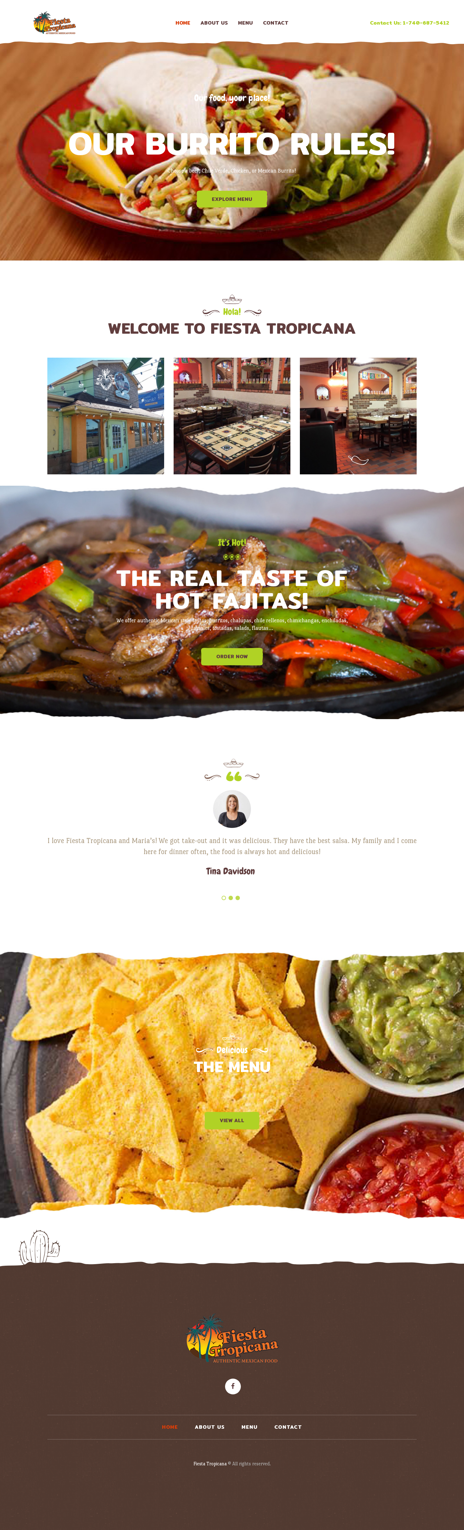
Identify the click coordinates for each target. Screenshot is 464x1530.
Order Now (232, 656)
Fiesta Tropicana (210, 1463)
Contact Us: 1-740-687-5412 (409, 23)
